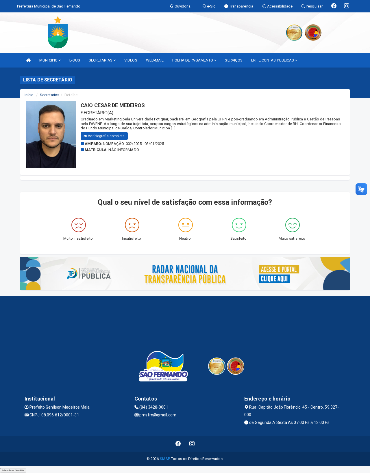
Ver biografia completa (106, 136)
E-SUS (74, 60)
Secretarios (49, 95)
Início (29, 95)
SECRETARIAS (101, 60)
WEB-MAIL (155, 60)
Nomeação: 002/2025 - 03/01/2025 (133, 143)
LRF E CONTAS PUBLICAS (273, 60)
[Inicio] (28, 60)
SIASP (165, 459)
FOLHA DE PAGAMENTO (193, 60)
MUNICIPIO (48, 60)
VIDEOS (130, 60)
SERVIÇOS (234, 60)
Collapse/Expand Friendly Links (13, 470)
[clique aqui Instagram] (192, 444)
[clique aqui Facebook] (178, 444)
